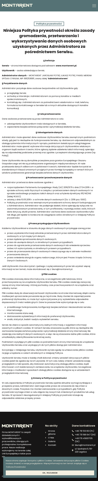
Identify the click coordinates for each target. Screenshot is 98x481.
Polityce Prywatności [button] (16, 466)
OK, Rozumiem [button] (50, 473)
